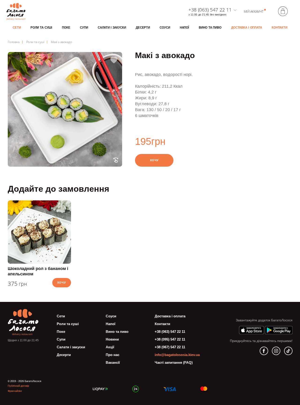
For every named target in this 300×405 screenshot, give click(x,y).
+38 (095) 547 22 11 (170, 339)
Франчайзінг (15, 391)
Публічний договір (18, 385)
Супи (84, 27)
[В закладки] (114, 60)
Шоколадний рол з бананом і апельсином (38, 271)
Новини (112, 339)
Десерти (143, 27)
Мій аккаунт (253, 11)
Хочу (154, 160)
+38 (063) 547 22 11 (210, 10)
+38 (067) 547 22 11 (170, 347)
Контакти (279, 27)
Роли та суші (41, 27)
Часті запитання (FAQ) (174, 362)
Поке (66, 27)
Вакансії (113, 362)
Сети (17, 27)
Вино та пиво (210, 27)
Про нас (112, 355)
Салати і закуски (112, 27)
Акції (110, 347)
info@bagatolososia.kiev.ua (177, 355)
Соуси (165, 27)
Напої (184, 27)
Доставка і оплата (246, 27)
